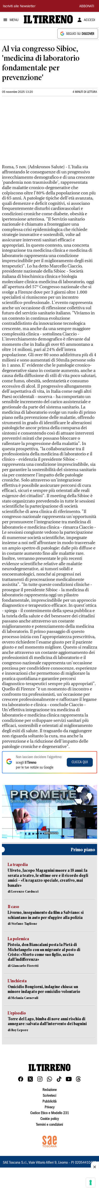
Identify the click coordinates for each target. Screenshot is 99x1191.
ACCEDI (89, 20)
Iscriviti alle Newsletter (19, 6)
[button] (49, 811)
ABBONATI (86, 6)
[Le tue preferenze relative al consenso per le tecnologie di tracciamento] (90, 1182)
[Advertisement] (38, 132)
